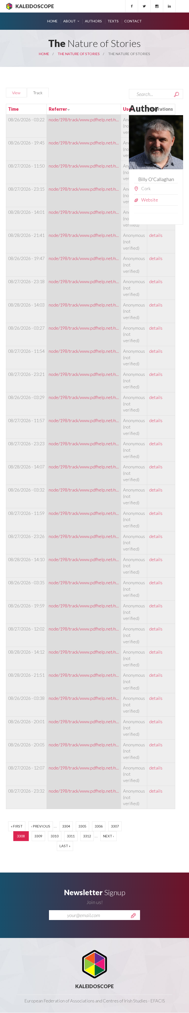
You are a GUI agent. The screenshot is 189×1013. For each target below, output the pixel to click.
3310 (55, 836)
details (155, 235)
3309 (38, 836)
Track (41, 92)
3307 (115, 826)
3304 (66, 826)
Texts (113, 21)
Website (149, 199)
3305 (82, 826)
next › (108, 836)
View (16, 92)
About (69, 21)
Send (133, 915)
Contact (133, 21)
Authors (93, 21)
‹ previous (40, 826)
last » (65, 846)
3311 (71, 836)
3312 (87, 836)
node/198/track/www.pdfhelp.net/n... (84, 119)
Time (13, 109)
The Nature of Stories (79, 54)
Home (52, 21)
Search (176, 94)
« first (17, 826)
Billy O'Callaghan (156, 179)
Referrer (58, 109)
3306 (99, 826)
